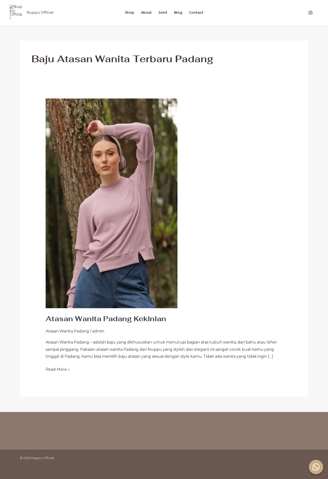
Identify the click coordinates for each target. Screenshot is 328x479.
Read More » (58, 369)
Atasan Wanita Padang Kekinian (106, 318)
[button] (316, 467)
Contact (196, 12)
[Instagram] (310, 13)
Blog (178, 12)
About (146, 12)
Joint (162, 12)
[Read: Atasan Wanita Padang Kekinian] (111, 203)
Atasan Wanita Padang (67, 331)
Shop (129, 12)
